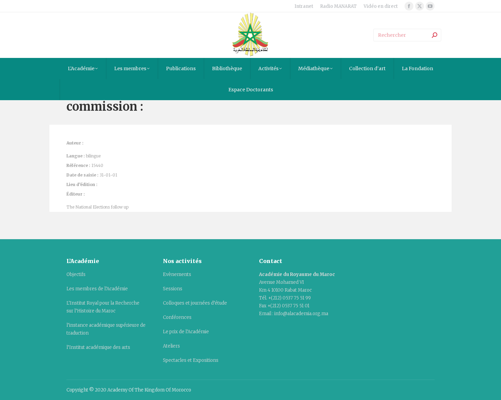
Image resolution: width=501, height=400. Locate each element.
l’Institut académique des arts (98, 347)
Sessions (172, 289)
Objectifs (76, 274)
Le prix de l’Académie (186, 332)
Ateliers (171, 346)
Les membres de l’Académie (97, 289)
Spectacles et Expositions (190, 360)
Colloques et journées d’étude (195, 303)
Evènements (177, 274)
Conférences (177, 317)
